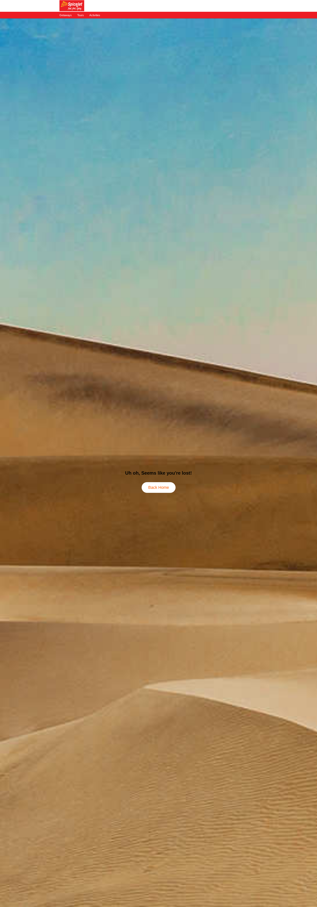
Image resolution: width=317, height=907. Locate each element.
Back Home (158, 487)
